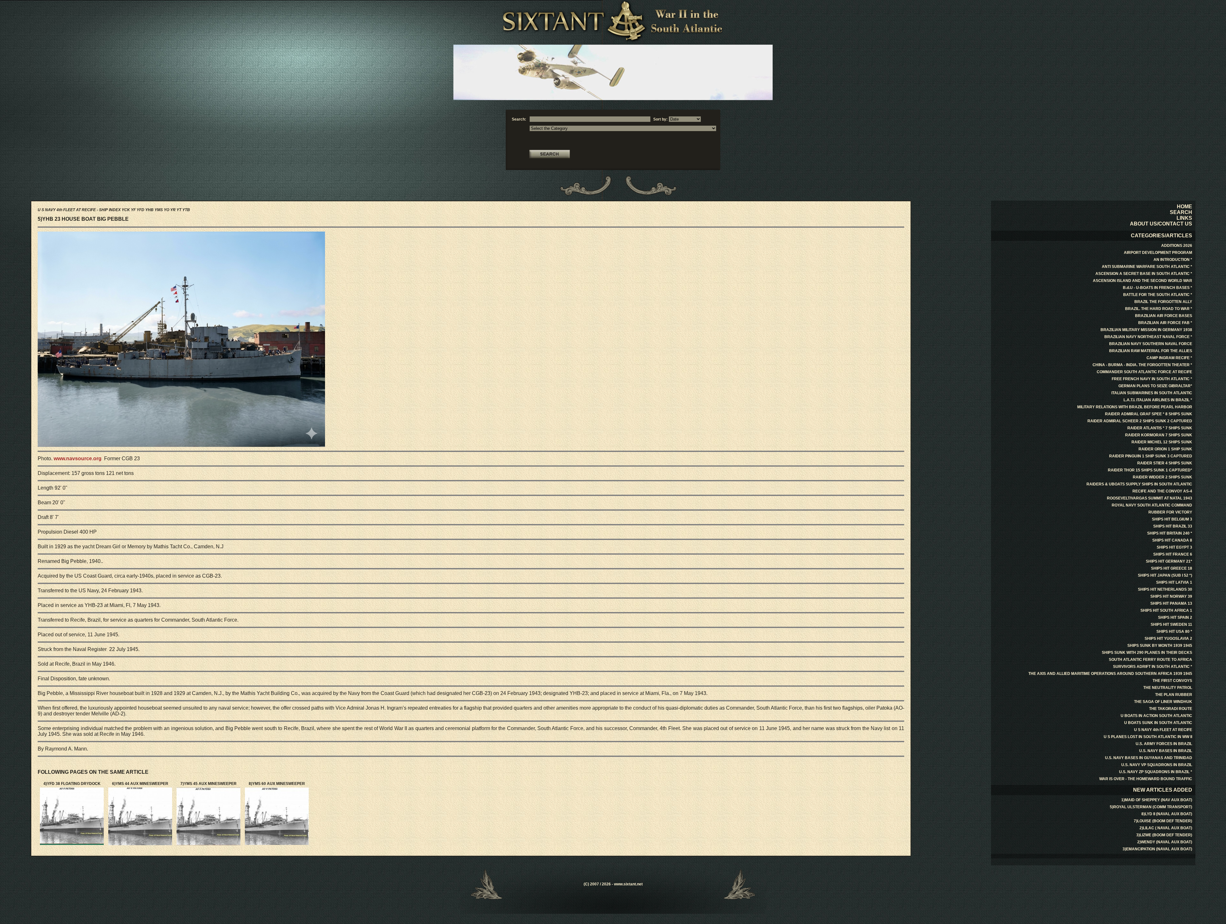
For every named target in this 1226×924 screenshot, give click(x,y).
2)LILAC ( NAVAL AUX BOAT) (1165, 828)
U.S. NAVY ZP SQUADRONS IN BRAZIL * (1155, 772)
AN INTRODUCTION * (1173, 259)
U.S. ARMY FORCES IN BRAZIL (1164, 744)
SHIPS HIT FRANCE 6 (1172, 554)
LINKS (1184, 218)
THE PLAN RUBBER (1173, 694)
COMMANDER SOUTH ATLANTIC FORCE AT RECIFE (1144, 372)
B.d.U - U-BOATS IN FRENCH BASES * (1157, 287)
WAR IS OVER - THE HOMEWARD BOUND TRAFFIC (1145, 779)
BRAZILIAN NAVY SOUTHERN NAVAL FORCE (1150, 344)
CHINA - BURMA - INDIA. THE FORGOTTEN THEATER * (1142, 365)
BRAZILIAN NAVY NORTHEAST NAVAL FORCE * (1148, 337)
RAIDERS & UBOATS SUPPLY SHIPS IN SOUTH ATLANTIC (1139, 484)
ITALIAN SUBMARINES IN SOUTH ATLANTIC (1151, 393)
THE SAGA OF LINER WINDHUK (1163, 701)
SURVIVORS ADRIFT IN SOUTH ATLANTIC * (1152, 666)
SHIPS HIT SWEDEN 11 (1171, 624)
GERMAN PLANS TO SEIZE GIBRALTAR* (1155, 386)
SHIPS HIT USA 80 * (1174, 631)
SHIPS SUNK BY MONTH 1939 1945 (1159, 645)
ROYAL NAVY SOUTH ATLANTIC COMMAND (1152, 505)
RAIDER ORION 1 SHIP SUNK (1165, 449)
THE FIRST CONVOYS (1172, 680)
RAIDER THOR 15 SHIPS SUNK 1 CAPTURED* (1150, 470)
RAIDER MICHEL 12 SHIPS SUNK (1161, 442)
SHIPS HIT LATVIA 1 (1174, 582)
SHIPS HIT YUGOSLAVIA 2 (1168, 638)
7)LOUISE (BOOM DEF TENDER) (1163, 821)
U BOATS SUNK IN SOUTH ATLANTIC (1158, 723)
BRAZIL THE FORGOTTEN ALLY (1163, 301)
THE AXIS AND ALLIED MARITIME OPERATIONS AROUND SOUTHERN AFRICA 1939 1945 (1110, 673)
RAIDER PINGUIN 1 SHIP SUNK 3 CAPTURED (1150, 456)
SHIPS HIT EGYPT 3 (1174, 547)
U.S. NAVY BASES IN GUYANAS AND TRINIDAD (1148, 758)
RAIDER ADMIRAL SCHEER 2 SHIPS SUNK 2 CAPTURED (1139, 421)
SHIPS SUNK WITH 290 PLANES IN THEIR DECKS (1147, 652)
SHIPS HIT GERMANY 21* (1169, 561)
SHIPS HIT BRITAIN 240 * (1169, 533)
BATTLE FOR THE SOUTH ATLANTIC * (1157, 294)
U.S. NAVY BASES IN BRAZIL (1165, 751)
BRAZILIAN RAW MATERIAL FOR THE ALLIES (1150, 351)
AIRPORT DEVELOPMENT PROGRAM (1158, 252)
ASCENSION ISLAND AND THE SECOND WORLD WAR (1142, 280)
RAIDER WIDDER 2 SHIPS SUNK (1162, 477)
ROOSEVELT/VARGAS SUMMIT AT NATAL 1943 (1149, 498)
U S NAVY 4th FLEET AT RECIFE (1163, 730)
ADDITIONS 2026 (1176, 245)
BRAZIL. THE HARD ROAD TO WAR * (1158, 309)
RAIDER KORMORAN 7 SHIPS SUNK (1158, 435)
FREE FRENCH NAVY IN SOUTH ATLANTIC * (1152, 379)
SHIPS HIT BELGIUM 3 (1172, 519)
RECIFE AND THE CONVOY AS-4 (1162, 491)
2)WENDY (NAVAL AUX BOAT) (1164, 842)
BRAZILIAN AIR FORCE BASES (1163, 316)
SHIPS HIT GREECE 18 (1171, 568)
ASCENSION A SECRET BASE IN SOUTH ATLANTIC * (1143, 273)
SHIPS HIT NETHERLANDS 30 (1165, 589)
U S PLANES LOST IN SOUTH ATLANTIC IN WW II (1148, 737)
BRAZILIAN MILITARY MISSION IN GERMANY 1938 (1146, 330)
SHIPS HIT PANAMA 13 (1171, 603)
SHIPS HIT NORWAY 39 (1171, 596)
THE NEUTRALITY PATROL (1167, 687)
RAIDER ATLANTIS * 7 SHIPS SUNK (1159, 428)
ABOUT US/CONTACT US (1161, 223)
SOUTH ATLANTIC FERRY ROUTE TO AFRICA (1150, 659)
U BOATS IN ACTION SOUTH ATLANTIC (1156, 715)
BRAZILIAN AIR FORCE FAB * (1165, 323)
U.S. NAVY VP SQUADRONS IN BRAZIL (1156, 765)
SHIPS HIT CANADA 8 (1172, 540)
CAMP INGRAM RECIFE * (1169, 358)
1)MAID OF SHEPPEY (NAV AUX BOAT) (1156, 800)
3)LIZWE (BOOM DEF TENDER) (1164, 835)
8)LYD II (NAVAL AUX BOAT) (1166, 814)
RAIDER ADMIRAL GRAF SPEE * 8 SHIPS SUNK (1148, 414)
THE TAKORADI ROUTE (1170, 708)
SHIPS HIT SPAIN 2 (1175, 617)
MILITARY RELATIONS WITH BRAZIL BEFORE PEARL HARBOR (1134, 407)
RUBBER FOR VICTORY (1170, 512)
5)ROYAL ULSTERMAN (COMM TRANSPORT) (1151, 807)
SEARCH (1181, 212)
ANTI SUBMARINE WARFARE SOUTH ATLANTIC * (1147, 266)
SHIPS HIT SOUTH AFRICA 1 (1166, 610)
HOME (1184, 206)
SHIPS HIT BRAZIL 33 (1172, 526)
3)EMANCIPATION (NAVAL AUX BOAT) (1157, 849)
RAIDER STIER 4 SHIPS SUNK (1164, 463)
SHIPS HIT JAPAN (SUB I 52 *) (1165, 575)
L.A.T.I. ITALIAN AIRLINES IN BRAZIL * (1158, 400)
